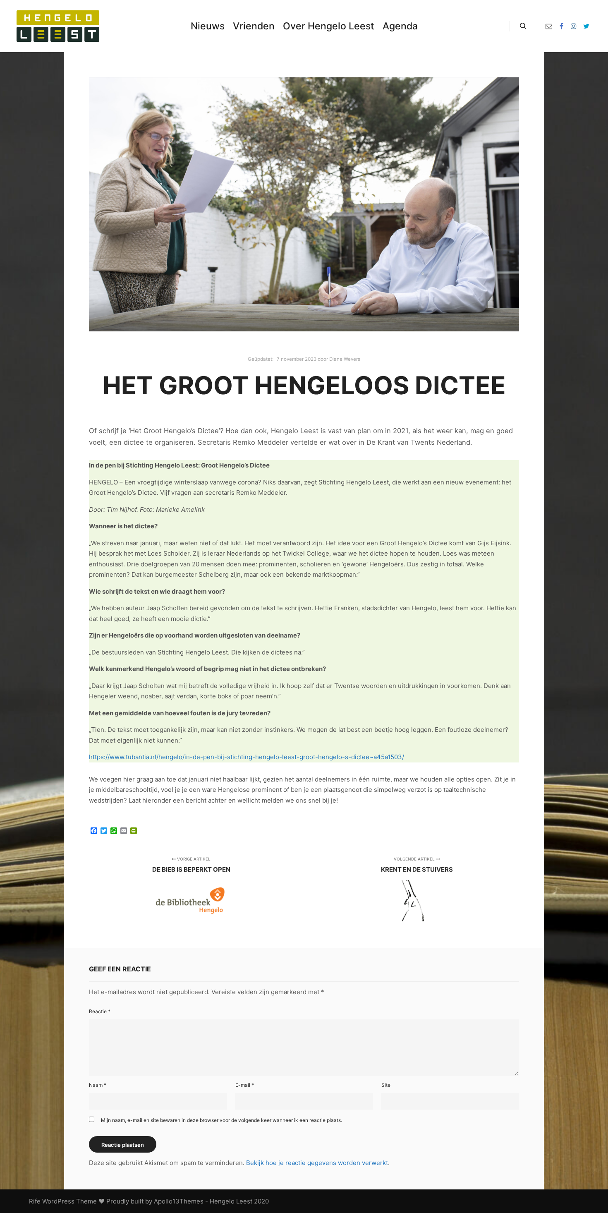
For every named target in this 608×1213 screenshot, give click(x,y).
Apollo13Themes (178, 1201)
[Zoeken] (523, 26)
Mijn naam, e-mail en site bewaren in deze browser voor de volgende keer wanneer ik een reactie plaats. (221, 1120)
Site (385, 1085)
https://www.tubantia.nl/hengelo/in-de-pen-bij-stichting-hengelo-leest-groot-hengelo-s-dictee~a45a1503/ (246, 757)
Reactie (99, 1011)
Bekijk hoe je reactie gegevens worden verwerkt (317, 1163)
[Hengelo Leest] (58, 26)
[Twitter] (586, 26)
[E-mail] (548, 26)
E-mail (244, 1085)
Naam (97, 1085)
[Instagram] (573, 26)
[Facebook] (561, 26)
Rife (35, 1201)
